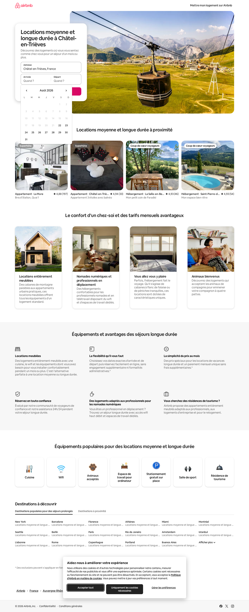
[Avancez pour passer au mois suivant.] (66, 91)
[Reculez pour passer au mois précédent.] (27, 91)
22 (59, 125)
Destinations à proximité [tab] (92, 511)
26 (39, 132)
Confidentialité (47, 606)
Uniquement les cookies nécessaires (124, 589)
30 (66, 132)
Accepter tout (86, 587)
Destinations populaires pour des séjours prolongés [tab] (44, 511)
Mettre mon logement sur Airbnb (211, 5)
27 (46, 132)
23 (66, 125)
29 (59, 132)
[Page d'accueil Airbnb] (24, 5)
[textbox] (35, 81)
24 (26, 132)
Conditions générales (70, 606)
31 (26, 139)
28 (53, 132)
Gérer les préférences (163, 587)
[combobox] (51, 69)
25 (32, 132)
